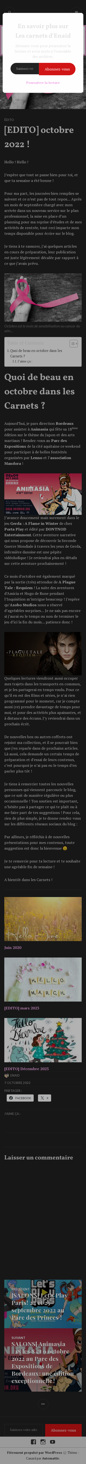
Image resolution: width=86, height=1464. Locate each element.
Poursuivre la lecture (43, 82)
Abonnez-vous (57, 69)
